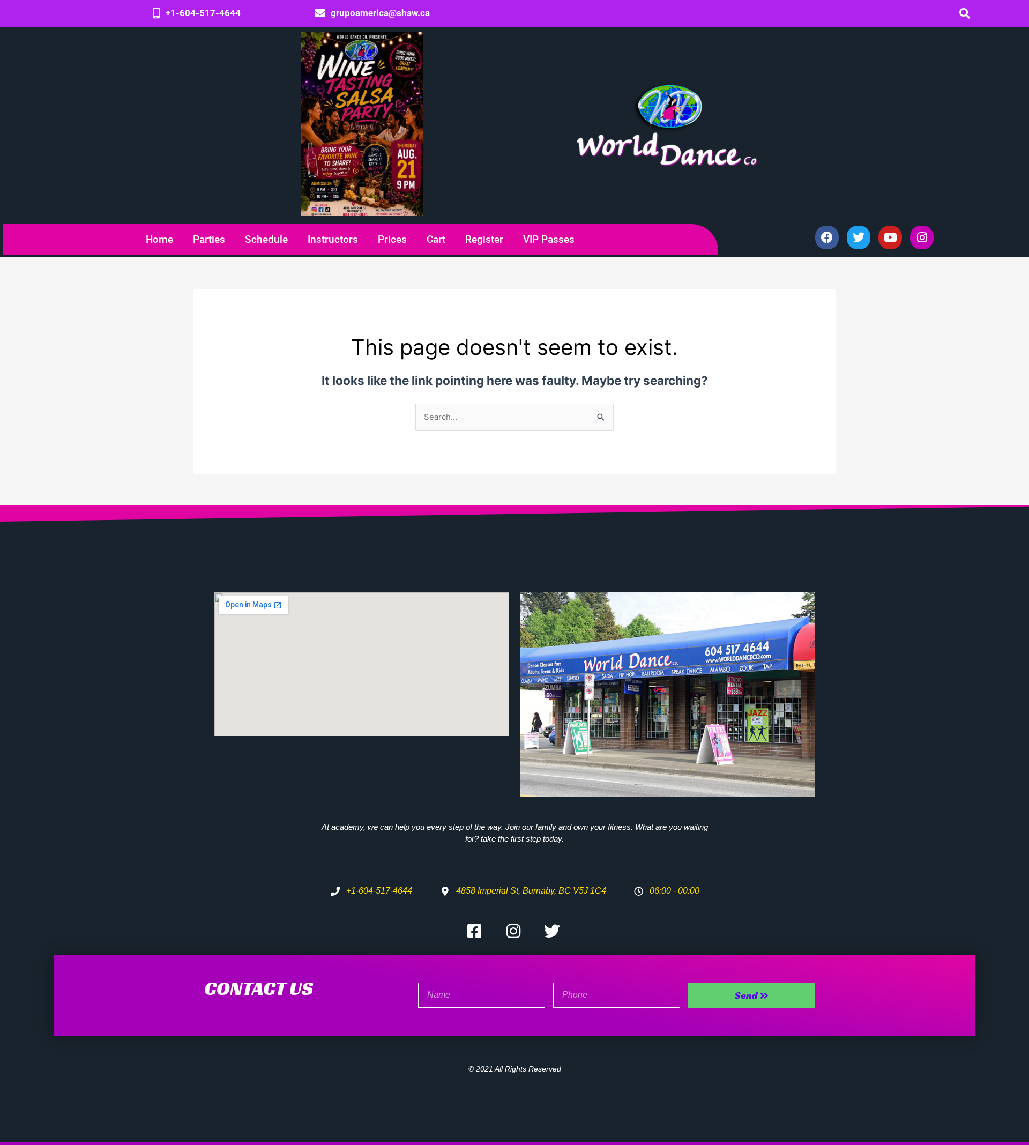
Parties (209, 239)
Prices (392, 239)
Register (484, 239)
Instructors (333, 239)
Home (159, 239)
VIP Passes (549, 239)
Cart (436, 239)
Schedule (266, 239)
